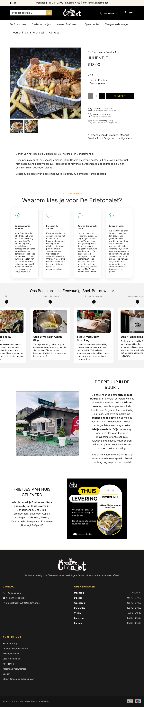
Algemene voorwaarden (15, 668)
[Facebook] (11, 2)
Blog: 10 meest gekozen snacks (18, 679)
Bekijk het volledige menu (118, 138)
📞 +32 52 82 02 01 (12, 592)
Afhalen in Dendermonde (15, 648)
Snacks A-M (113, 52)
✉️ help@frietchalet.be (14, 597)
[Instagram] (15, 2)
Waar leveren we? (12, 653)
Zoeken (6, 674)
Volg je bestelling (11, 658)
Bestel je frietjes (11, 643)
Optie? (91, 75)
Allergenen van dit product (103, 135)
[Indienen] (49, 12)
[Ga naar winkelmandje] (131, 13)
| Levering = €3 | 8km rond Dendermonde (72, 2)
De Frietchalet (96, 52)
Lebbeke (33, 517)
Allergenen (8, 663)
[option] (16, 126)
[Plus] (102, 96)
